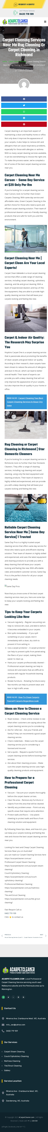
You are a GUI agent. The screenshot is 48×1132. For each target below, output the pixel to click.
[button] (24, 99)
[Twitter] (8, 997)
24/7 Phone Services (27, 11)
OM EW (35, 1121)
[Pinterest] (23, 997)
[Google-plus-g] (13, 997)
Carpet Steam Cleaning (17, 61)
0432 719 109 (26, 14)
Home (4, 61)
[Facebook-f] (3, 997)
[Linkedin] (18, 997)
